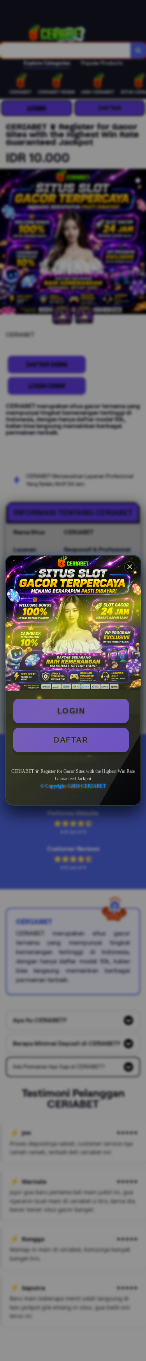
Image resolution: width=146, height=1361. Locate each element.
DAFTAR (71, 740)
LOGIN (71, 710)
